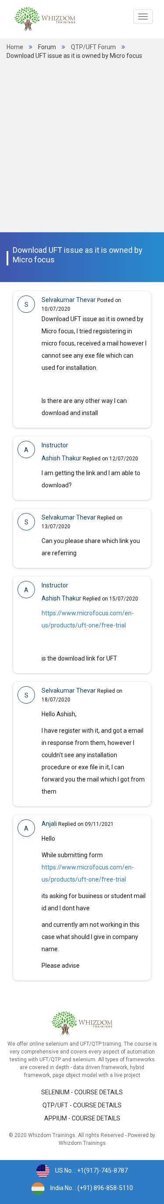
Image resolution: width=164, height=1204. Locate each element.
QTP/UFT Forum (93, 47)
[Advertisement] (82, 146)
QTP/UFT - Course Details (82, 1105)
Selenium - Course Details (82, 1092)
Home (15, 47)
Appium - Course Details (82, 1118)
